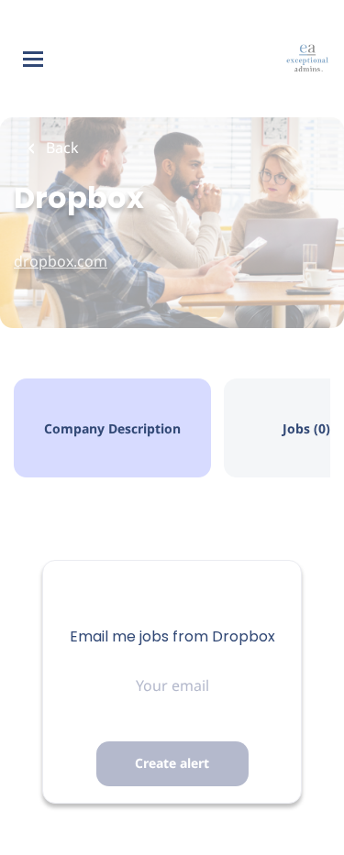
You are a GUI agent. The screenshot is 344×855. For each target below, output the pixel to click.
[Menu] (33, 59)
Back (60, 147)
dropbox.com (60, 261)
